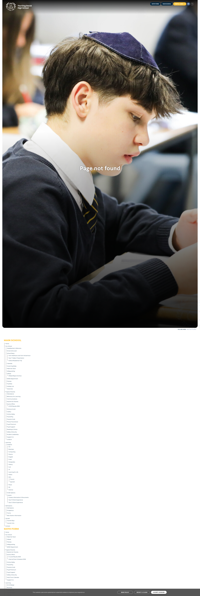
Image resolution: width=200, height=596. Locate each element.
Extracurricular (11, 409)
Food (10, 459)
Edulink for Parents (12, 401)
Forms (9, 513)
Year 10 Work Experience (16, 500)
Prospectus (10, 510)
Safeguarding (11, 371)
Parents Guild (11, 419)
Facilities (9, 383)
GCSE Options (11, 492)
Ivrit (10, 467)
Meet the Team (11, 368)
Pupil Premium (11, 424)
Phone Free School (12, 422)
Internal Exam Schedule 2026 (17, 559)
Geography (12, 462)
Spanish (12, 482)
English (11, 457)
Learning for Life (13, 472)
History (11, 464)
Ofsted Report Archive (15, 376)
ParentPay (10, 416)
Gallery (9, 411)
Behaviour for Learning (13, 396)
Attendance (10, 394)
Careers (9, 495)
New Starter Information (14, 515)
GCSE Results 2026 (14, 406)
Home (7, 343)
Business (11, 449)
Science (11, 490)
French (12, 479)
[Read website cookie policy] (125, 592)
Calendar (9, 363)
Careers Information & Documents (19, 497)
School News (10, 353)
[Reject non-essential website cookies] (142, 592)
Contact (7, 526)
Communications (12, 399)
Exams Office (11, 404)
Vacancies (10, 389)
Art (9, 446)
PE (9, 487)
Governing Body (11, 366)
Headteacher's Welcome (14, 348)
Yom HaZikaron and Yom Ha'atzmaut (19, 355)
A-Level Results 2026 (15, 556)
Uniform (9, 439)
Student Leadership (13, 434)
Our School (8, 346)
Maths (10, 474)
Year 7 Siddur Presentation (16, 358)
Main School (167, 4)
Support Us (10, 437)
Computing (12, 452)
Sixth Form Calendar (13, 577)
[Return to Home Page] (23, 6)
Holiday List (10, 386)
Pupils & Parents (10, 392)
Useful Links (179, 4)
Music (10, 484)
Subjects (9, 444)
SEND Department (12, 378)
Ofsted (9, 373)
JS (9, 469)
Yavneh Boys (10, 520)
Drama (11, 454)
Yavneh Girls (10, 523)
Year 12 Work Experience (16, 502)
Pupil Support (11, 427)
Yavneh (7, 518)
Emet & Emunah (12, 351)
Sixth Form (155, 4)
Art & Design (10, 585)
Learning (8, 442)
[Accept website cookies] (159, 592)
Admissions (8, 506)
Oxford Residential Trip (15, 360)
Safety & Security (12, 432)
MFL (10, 477)
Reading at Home (12, 429)
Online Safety (11, 414)
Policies (9, 381)
